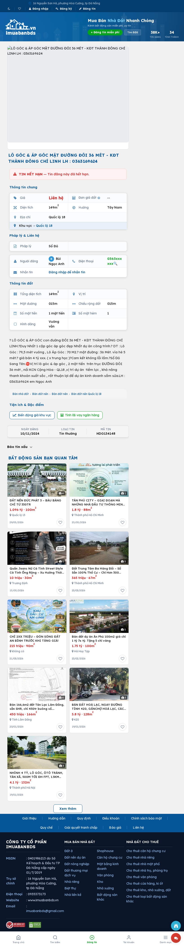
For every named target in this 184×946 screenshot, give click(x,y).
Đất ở (68, 851)
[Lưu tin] (60, 522)
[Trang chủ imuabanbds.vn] (26, 27)
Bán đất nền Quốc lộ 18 (86, 394)
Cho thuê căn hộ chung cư (145, 851)
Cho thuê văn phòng (141, 877)
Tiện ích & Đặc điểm (26, 405)
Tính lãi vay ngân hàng (82, 415)
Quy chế (46, 828)
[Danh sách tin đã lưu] (19, 8)
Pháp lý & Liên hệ (24, 235)
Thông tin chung (23, 187)
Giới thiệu (29, 818)
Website (12, 900)
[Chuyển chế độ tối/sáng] (9, 8)
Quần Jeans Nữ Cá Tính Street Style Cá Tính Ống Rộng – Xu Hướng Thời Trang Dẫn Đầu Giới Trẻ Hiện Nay (36, 570)
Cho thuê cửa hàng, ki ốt (144, 883)
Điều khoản (110, 818)
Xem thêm (67, 809)
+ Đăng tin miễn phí (105, 32)
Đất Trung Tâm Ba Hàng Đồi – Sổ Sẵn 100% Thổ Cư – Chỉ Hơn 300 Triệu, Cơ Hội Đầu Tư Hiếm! (96, 570)
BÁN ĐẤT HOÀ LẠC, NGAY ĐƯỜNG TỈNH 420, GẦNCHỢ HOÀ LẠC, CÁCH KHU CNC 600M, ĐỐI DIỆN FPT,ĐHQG (99, 707)
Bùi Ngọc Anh (56, 261)
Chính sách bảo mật (146, 818)
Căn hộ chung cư (109, 857)
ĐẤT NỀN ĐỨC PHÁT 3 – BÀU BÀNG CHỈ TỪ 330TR (35, 502)
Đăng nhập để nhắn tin (67, 272)
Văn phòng (105, 875)
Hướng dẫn (56, 818)
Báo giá (115, 828)
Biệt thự (70, 888)
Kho (100, 882)
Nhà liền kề (72, 895)
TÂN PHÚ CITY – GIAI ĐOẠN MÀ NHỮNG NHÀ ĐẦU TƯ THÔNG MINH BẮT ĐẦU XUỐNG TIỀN (98, 502)
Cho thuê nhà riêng (140, 857)
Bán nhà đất (21, 394)
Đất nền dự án (74, 857)
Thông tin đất (21, 283)
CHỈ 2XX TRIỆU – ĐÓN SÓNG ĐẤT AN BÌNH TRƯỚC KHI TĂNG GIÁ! (35, 638)
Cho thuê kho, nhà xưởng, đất (148, 890)
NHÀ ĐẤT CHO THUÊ (142, 842)
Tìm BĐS (132, 32)
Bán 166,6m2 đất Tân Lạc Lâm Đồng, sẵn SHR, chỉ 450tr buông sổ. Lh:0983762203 (37, 707)
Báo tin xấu (18, 447)
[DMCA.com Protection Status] (35, 925)
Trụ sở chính (11, 881)
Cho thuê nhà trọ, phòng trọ (147, 870)
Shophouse (105, 851)
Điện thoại (14, 894)
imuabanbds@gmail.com (45, 911)
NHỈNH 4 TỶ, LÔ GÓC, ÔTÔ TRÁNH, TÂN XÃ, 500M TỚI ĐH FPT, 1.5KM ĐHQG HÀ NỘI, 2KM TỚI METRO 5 (36, 775)
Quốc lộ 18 (44, 226)
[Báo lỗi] (176, 926)
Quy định (84, 818)
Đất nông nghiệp (76, 864)
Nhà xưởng (105, 888)
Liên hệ (138, 828)
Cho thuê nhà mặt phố (143, 864)
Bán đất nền (40, 394)
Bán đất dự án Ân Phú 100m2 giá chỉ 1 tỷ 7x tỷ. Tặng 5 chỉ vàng (99, 638)
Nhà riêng (71, 882)
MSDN (10, 858)
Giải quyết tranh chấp (81, 828)
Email (10, 906)
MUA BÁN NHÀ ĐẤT (79, 842)
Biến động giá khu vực (34, 415)
